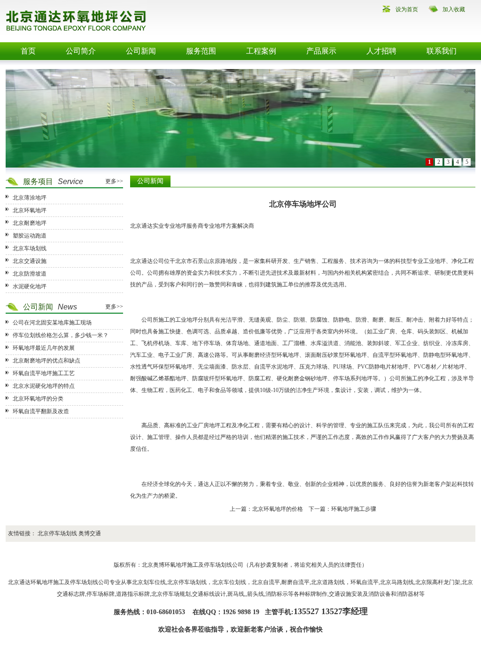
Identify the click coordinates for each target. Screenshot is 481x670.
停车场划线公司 (223, 565)
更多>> (114, 181)
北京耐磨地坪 (30, 223)
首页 (28, 51)
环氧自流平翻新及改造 (41, 411)
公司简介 (81, 51)
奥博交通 (89, 533)
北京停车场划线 (57, 533)
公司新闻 (141, 51)
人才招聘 (381, 51)
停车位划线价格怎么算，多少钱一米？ (61, 335)
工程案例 (261, 51)
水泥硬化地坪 (30, 286)
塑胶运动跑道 (30, 235)
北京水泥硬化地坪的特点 (44, 386)
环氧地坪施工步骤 (353, 509)
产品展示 (321, 51)
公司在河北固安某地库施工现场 (52, 322)
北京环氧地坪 (30, 210)
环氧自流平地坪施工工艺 (44, 373)
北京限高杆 (429, 582)
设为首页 (407, 9)
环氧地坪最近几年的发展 (44, 348)
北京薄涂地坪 (30, 197)
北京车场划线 (30, 248)
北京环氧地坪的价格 (277, 509)
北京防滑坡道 (30, 273)
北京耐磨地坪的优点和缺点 (46, 360)
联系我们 (442, 51)
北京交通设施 (30, 261)
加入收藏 (453, 9)
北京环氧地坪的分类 (38, 398)
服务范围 (201, 51)
